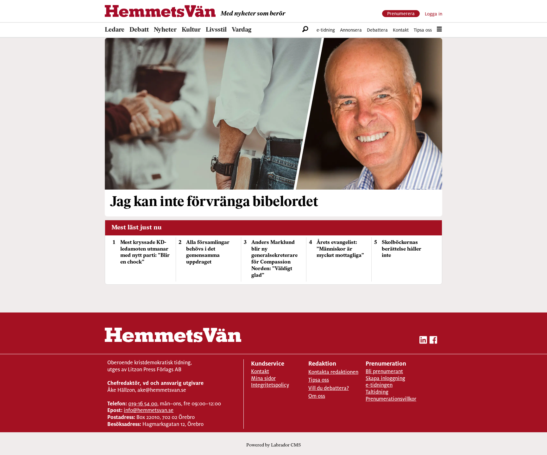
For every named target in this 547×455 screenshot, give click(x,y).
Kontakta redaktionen (333, 372)
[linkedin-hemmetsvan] (423, 341)
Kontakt (401, 30)
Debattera (377, 30)
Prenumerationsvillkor (391, 399)
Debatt (139, 30)
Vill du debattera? (328, 388)
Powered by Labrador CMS (273, 445)
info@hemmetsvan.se (148, 410)
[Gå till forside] (160, 11)
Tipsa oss (423, 30)
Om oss (316, 396)
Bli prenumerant (384, 371)
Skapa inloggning (385, 378)
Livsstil (216, 30)
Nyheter (165, 30)
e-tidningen (379, 385)
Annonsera (351, 30)
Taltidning (377, 392)
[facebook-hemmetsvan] (433, 341)
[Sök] (305, 30)
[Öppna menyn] (439, 30)
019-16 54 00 (142, 403)
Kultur (191, 30)
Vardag (241, 30)
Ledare (114, 30)
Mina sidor (263, 378)
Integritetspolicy (270, 385)
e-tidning (326, 30)
